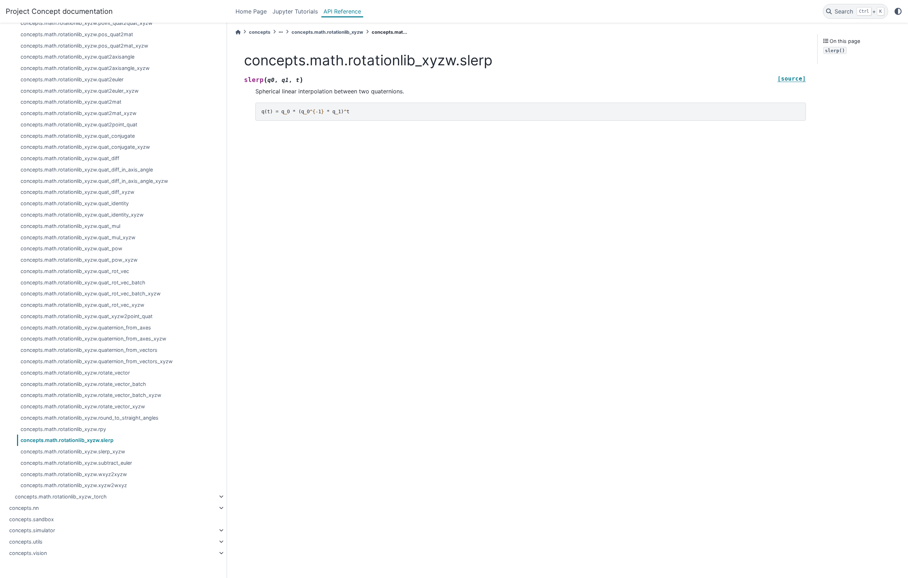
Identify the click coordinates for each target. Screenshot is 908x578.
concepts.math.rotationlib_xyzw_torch (61, 497)
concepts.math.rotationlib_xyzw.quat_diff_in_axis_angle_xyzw (94, 181)
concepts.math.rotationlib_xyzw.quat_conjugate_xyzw (85, 147)
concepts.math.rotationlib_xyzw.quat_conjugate (78, 136)
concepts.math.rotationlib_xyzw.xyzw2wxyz (74, 485)
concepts (259, 32)
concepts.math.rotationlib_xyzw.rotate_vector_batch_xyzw (91, 395)
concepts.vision (28, 553)
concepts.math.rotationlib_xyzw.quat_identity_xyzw (82, 215)
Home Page (251, 11)
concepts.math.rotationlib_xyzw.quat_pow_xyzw (79, 260)
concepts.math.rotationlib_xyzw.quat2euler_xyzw (80, 91)
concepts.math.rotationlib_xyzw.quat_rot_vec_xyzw (82, 305)
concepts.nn (24, 508)
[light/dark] (898, 11)
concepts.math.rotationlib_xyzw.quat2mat (71, 102)
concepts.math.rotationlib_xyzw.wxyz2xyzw (74, 474)
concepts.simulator (32, 530)
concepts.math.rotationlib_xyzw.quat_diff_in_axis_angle (87, 170)
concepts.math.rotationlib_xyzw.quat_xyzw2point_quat (87, 316)
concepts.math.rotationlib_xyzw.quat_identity (75, 203)
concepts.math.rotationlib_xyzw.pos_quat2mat (77, 34)
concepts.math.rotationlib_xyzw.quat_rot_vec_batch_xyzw (91, 293)
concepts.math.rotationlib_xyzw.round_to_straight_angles (90, 418)
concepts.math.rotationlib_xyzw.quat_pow (71, 248)
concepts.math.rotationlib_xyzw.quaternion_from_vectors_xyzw (97, 361)
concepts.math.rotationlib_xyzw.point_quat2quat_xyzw (87, 23)
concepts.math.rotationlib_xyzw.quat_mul (70, 226)
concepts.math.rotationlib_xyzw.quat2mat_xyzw (79, 113)
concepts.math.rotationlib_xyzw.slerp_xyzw (73, 451)
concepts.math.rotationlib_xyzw (327, 32)
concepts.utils (26, 542)
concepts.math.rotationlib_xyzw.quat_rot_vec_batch (83, 282)
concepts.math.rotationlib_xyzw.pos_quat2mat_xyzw (84, 46)
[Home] (238, 32)
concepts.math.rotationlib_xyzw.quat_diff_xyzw (77, 192)
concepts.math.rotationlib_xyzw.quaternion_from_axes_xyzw (93, 339)
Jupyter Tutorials (295, 11)
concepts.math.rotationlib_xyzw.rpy (63, 429)
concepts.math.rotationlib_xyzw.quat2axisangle (77, 57)
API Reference (342, 11)
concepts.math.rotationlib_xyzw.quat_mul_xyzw (78, 237)
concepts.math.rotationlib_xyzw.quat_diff (70, 158)
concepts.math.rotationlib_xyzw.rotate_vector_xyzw (83, 406)
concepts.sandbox (31, 519)
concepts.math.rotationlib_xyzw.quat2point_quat (79, 124)
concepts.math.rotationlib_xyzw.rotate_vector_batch (83, 384)
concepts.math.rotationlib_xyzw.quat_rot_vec (75, 271)
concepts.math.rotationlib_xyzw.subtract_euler (76, 463)
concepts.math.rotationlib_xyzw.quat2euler (72, 79)
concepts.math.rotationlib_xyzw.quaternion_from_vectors (89, 350)
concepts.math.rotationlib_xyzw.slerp (67, 440)
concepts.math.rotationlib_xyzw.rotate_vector (75, 373)
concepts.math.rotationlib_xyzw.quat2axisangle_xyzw (85, 68)
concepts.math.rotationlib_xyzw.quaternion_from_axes (86, 328)
